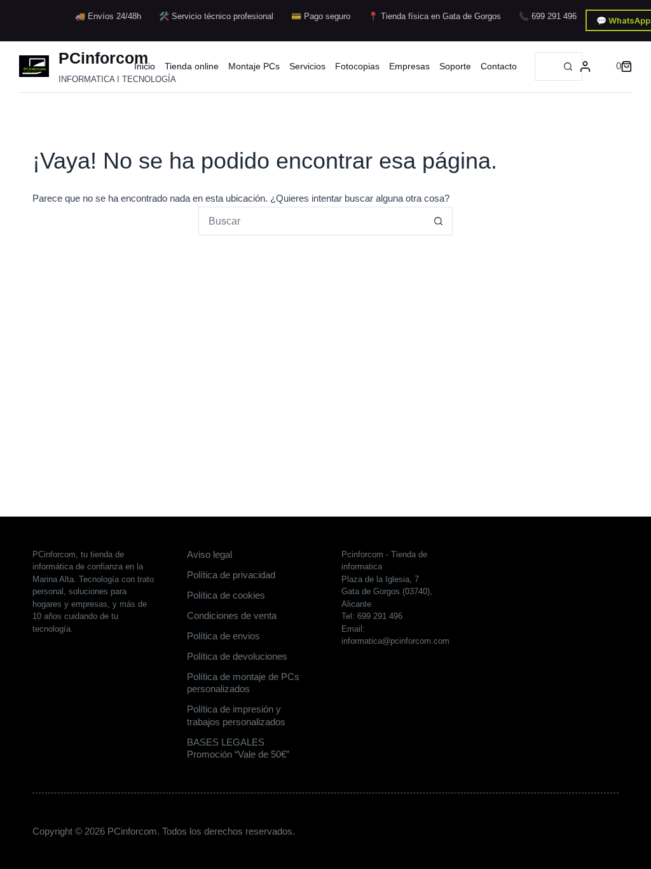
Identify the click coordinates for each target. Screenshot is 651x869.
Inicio (144, 66)
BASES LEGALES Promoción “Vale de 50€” (238, 748)
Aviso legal (209, 554)
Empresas (409, 66)
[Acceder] (585, 66)
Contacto (499, 66)
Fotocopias (357, 66)
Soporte (455, 66)
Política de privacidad (231, 574)
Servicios (307, 66)
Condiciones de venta (232, 615)
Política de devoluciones (237, 656)
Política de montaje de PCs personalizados (243, 683)
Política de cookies (226, 595)
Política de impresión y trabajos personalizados (236, 715)
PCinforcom (103, 58)
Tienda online (192, 66)
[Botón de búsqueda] (568, 66)
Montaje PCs (254, 66)
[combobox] (544, 66)
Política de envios (223, 635)
